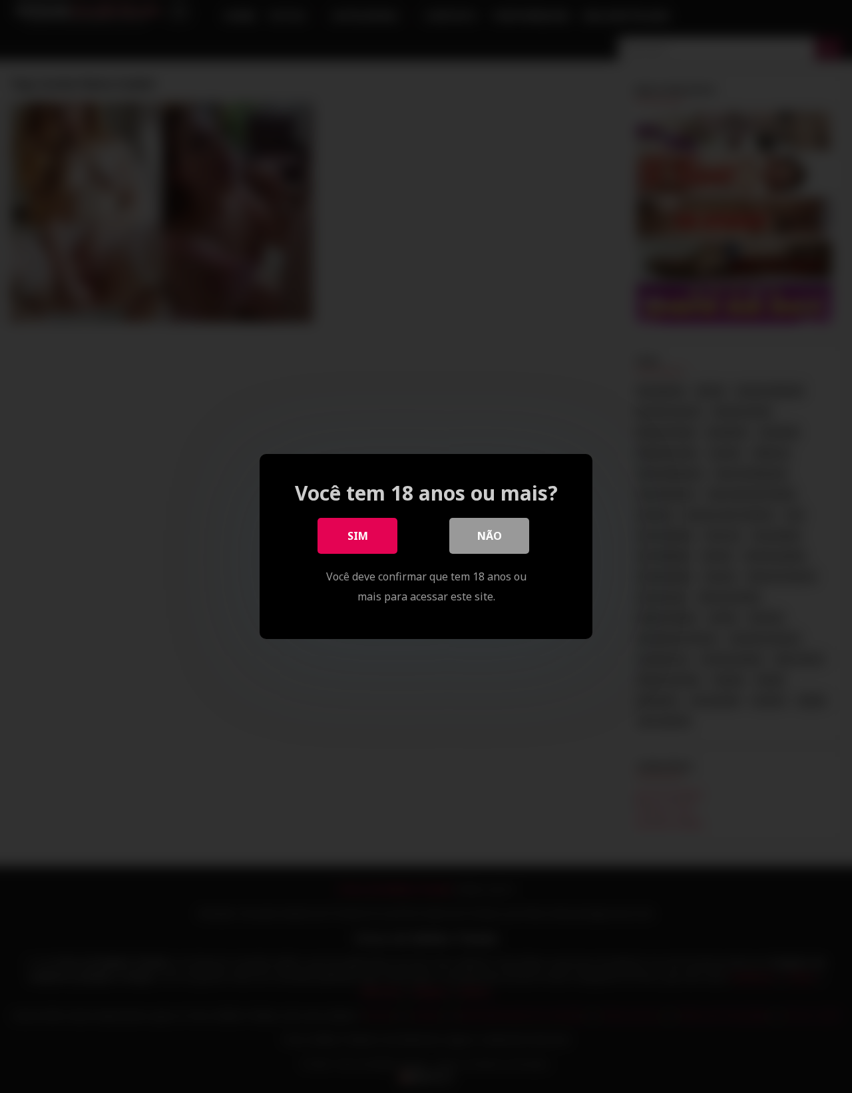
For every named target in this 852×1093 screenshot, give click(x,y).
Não (489, 536)
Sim (357, 536)
